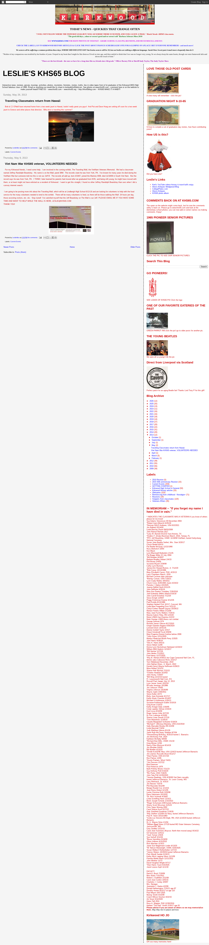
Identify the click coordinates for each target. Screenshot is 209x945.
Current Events (15, 152)
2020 (152, 417)
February (156, 458)
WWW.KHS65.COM (60, 41)
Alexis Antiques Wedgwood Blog (165, 187)
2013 (152, 435)
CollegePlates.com (160, 189)
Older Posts (135, 247)
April (154, 453)
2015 (152, 429)
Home (72, 247)
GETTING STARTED (161, 486)
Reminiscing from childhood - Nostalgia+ (169, 495)
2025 (152, 404)
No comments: (33, 148)
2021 (152, 414)
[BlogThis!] (47, 148)
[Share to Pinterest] (55, 148)
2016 (152, 427)
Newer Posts (9, 247)
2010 (152, 466)
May (154, 445)
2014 (152, 432)
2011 (152, 463)
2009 (152, 469)
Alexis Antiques (158, 191)
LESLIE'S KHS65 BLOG (44, 73)
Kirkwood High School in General (165, 488)
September (156, 440)
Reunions (156, 497)
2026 (152, 401)
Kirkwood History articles (162, 490)
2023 (152, 409)
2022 (152, 411)
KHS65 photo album (160, 193)
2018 (152, 422)
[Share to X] (50, 148)
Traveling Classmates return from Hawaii (32, 100)
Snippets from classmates (163, 499)
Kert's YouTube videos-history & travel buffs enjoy (173, 185)
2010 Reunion (158, 480)
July (154, 442)
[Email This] (44, 148)
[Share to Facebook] (52, 148)
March (154, 456)
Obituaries (156, 492)
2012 (152, 461)
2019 (152, 419)
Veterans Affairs (158, 501)
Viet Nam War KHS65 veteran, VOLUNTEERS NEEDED (41, 163)
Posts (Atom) (20, 252)
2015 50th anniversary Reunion (165, 482)
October (155, 437)
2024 (152, 406)
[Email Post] (40, 148)
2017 (152, 424)
